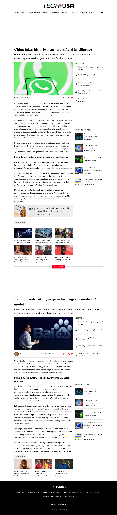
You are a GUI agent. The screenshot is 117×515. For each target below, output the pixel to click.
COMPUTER (46, 496)
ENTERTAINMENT (86, 13)
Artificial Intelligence (20, 222)
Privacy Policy (62, 504)
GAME (86, 493)
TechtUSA (17, 44)
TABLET (65, 496)
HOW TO (71, 496)
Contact (53, 504)
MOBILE (23, 493)
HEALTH (58, 496)
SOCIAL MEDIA (94, 493)
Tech (23, 44)
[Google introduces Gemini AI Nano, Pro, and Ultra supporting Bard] (79, 182)
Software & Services (33, 44)
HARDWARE (73, 13)
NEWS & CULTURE (34, 13)
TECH (23, 13)
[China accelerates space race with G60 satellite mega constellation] (79, 136)
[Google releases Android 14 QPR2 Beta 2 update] (79, 159)
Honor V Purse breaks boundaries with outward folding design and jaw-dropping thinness (52, 211)
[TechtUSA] (58, 6)
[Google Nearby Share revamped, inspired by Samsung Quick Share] (79, 148)
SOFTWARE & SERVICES (51, 13)
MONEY (64, 13)
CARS (53, 496)
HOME (16, 13)
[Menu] (102, 12)
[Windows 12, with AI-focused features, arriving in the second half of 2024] (79, 170)
